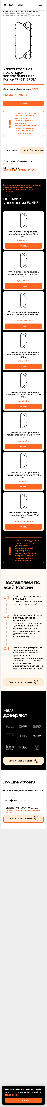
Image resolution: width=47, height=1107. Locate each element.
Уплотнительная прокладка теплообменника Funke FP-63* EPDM (23, 274)
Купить (23, 103)
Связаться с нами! (21, 682)
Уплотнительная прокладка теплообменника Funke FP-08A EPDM (24, 474)
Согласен (23, 1100)
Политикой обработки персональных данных (23, 811)
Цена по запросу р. (23, 321)
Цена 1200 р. (23, 281)
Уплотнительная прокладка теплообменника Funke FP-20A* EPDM (23, 394)
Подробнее (12, 1095)
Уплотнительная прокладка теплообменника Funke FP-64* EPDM (23, 314)
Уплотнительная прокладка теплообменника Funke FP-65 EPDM (23, 515)
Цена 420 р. (23, 361)
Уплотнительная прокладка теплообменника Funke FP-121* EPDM (23, 234)
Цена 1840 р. (23, 240)
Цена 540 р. (23, 401)
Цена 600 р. (23, 441)
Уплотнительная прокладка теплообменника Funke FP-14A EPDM (23, 354)
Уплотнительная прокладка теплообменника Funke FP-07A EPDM (23, 434)
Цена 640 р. (23, 481)
